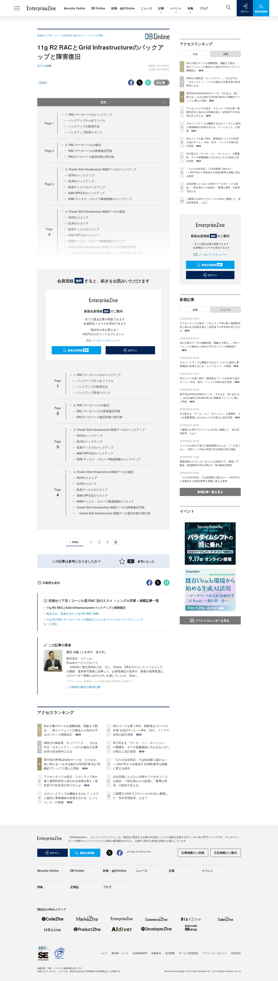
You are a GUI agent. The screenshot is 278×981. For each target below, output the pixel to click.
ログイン (132, 350)
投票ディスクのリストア (92, 489)
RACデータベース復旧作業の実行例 (91, 157)
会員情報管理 (139, 953)
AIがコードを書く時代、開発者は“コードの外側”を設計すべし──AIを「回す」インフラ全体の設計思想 (141, 730)
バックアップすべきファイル (86, 120)
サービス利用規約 (188, 953)
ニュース (146, 8)
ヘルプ (103, 953)
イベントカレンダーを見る (212, 620)
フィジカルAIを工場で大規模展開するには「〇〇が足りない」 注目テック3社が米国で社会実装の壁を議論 (210, 447)
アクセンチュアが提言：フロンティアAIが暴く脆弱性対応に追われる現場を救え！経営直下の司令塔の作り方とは (71, 780)
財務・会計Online (123, 8)
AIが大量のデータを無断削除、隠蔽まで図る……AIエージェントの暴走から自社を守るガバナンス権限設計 (71, 730)
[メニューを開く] (17, 8)
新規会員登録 (78, 350)
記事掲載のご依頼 (193, 853)
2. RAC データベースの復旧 (83, 145)
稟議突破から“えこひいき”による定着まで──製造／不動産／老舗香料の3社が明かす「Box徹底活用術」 (209, 463)
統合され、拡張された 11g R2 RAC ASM (72, 613)
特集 (190, 8)
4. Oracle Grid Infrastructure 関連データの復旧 (95, 211)
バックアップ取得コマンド (85, 132)
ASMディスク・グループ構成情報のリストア (105, 501)
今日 (195, 54)
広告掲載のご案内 (225, 853)
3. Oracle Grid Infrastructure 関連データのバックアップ (101, 169)
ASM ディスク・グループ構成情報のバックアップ (100, 199)
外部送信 (236, 953)
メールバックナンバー (106, 340)
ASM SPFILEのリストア (92, 495)
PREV (75, 542)
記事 (161, 8)
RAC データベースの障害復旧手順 (90, 151)
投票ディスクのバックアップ (86, 187)
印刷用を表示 (51, 583)
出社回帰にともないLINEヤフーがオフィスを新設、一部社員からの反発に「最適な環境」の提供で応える (140, 780)
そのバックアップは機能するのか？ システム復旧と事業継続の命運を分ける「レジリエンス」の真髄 (71, 797)
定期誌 (74, 887)
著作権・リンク (119, 953)
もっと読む (51, 624)
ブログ (203, 8)
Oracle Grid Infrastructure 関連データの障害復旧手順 (110, 507)
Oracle (43, 82)
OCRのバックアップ (81, 175)
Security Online (74, 8)
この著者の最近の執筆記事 (83, 687)
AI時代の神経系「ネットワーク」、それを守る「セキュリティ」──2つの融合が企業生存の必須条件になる (71, 747)
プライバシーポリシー (214, 953)
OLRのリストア (78, 223)
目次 (103, 102)
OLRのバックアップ (81, 181)
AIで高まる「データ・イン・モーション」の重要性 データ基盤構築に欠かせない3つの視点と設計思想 (141, 747)
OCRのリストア (78, 217)
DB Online (98, 8)
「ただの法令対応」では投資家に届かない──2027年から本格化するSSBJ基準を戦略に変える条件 (140, 764)
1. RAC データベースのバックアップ (88, 114)
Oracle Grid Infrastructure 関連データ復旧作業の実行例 (113, 513)
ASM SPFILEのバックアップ (86, 193)
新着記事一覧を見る (210, 492)
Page (49, 123)
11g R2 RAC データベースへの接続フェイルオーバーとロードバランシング (94, 619)
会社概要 (170, 953)
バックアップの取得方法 (84, 126)
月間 (225, 54)
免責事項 (156, 953)
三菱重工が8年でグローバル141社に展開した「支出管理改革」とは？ (140, 795)
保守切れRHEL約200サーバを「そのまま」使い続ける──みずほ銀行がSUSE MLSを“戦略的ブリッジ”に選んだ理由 (72, 764)
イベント (176, 8)
